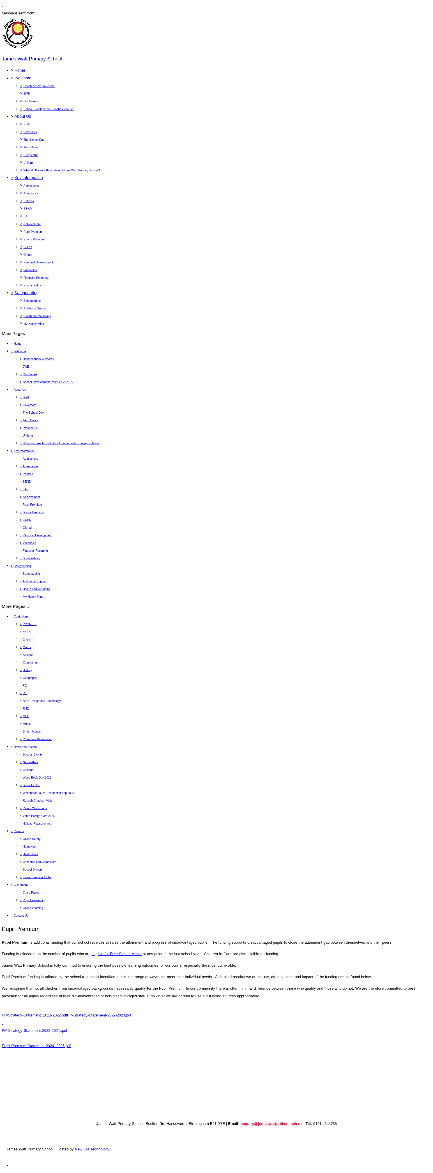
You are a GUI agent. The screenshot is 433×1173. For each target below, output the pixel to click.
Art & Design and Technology (42, 701)
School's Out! (31, 785)
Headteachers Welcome (39, 86)
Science (28, 655)
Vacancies (30, 270)
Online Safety (32, 839)
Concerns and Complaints (39, 862)
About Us (22, 116)
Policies (28, 201)
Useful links (30, 854)
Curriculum (21, 616)
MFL (26, 716)
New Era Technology (92, 1149)
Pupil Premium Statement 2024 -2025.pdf (36, 1046)
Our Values (30, 101)
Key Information (28, 177)
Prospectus (30, 155)
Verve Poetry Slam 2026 (39, 816)
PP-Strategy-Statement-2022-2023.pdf (99, 1015)
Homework (30, 846)
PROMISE (30, 624)
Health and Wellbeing (37, 316)
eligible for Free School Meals (117, 954)
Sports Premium (34, 239)
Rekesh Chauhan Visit (37, 800)
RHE (26, 708)
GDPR (27, 247)
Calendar (28, 770)
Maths (27, 647)
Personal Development (38, 262)
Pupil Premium (33, 231)
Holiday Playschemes (37, 823)
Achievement (32, 224)
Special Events (33, 754)
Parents (19, 831)
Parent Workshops (35, 808)
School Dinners (33, 869)
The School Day (33, 139)
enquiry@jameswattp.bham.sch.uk (271, 1124)
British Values (32, 731)
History (27, 670)
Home (19, 70)
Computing (30, 662)
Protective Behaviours (37, 739)
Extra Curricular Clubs (37, 877)
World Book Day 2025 (37, 777)
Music (27, 724)
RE (25, 693)
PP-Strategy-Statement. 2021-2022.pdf (34, 1015)
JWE (26, 93)
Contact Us (21, 915)
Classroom (21, 885)
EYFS (27, 632)
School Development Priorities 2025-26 (48, 109)
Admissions (31, 185)
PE (25, 685)
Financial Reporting (35, 277)
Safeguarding (26, 292)
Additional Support (35, 308)
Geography (30, 678)
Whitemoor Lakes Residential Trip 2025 (48, 793)
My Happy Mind (33, 323)
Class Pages (31, 892)
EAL (26, 216)
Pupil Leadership (33, 900)
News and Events (25, 747)
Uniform (28, 162)
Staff (26, 124)
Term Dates (31, 147)
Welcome (22, 78)
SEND (27, 208)
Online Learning (33, 908)
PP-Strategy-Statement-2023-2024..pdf (34, 1030)
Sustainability (32, 285)
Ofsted (27, 254)
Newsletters (30, 762)
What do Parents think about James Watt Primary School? (61, 170)
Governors (30, 132)
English (27, 639)
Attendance (30, 193)
